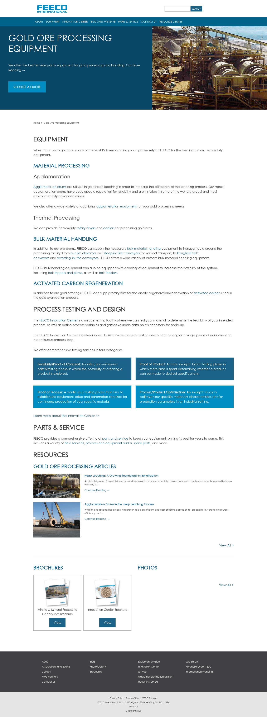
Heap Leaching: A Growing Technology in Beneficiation (121, 475)
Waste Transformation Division (155, 676)
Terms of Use (132, 698)
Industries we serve (103, 21)
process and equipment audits (109, 443)
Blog (92, 661)
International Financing (199, 671)
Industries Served (148, 681)
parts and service (115, 438)
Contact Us (149, 21)
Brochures (96, 671)
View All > (226, 545)
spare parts (142, 443)
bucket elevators (83, 253)
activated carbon (207, 293)
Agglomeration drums (49, 186)
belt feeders (107, 272)
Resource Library (171, 21)
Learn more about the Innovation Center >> (66, 415)
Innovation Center (75, 21)
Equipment (52, 21)
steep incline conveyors (121, 253)
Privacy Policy (116, 698)
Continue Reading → (96, 490)
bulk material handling (144, 248)
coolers (109, 228)
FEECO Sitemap (149, 698)
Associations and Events (56, 666)
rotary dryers (86, 228)
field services (74, 443)
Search (196, 8)
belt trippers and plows (64, 272)
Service (142, 671)
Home (36, 122)
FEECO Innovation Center (58, 320)
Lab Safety (192, 661)
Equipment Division (149, 661)
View (57, 622)
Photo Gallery (98, 666)
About (39, 21)
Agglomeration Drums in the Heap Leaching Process (119, 504)
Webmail (133, 706)
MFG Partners (50, 676)
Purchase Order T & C (199, 666)
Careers (47, 671)
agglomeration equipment (116, 206)
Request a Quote (27, 87)
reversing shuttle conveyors (77, 258)
